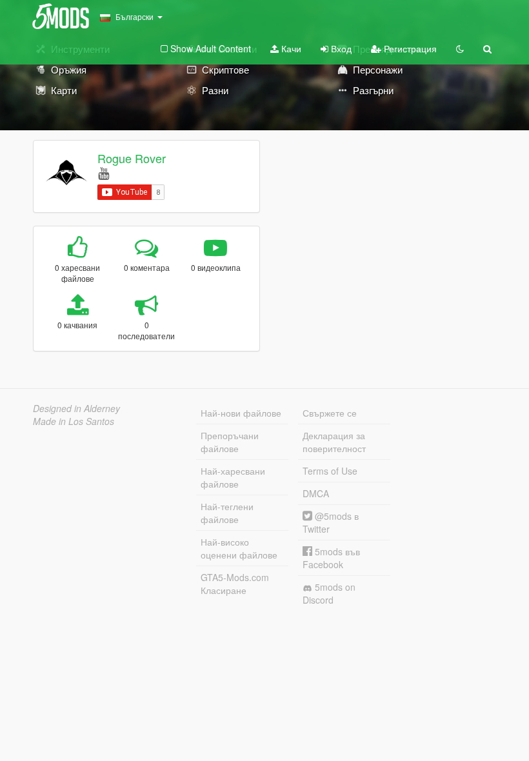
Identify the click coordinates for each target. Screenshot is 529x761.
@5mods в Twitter (331, 522)
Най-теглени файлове (227, 513)
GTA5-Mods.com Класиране (235, 584)
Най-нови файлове (241, 412)
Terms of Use (330, 470)
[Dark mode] (460, 48)
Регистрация (409, 48)
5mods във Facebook (331, 558)
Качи (290, 48)
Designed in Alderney (76, 408)
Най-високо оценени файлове (239, 548)
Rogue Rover (131, 158)
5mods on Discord (329, 593)
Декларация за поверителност (334, 442)
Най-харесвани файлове (233, 477)
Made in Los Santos (73, 421)
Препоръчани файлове (230, 442)
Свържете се (330, 412)
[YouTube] (103, 172)
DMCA (316, 493)
